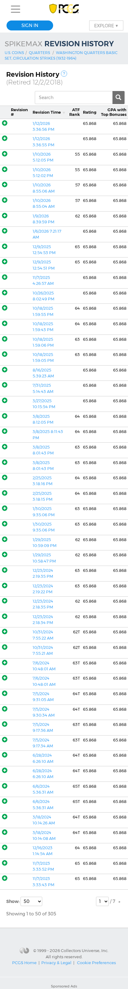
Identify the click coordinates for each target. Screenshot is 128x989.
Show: (13, 901)
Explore (106, 25)
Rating (89, 112)
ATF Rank (74, 112)
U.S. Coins (14, 52)
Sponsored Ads (64, 986)
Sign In (29, 25)
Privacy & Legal (56, 962)
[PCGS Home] (64, 9)
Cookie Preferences (96, 962)
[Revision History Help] (64, 73)
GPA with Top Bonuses (113, 112)
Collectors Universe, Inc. (84, 950)
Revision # (19, 112)
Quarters (39, 52)
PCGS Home (24, 962)
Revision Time (47, 112)
